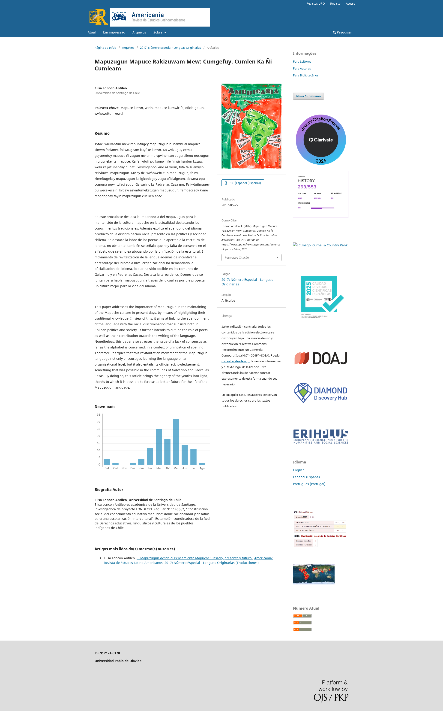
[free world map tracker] (314, 583)
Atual (92, 32)
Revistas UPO (315, 3)
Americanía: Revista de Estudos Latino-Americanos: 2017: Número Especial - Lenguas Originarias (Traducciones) (188, 560)
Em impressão (114, 32)
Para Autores (302, 68)
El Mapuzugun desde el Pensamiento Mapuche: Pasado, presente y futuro (194, 558)
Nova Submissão (308, 96)
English (299, 470)
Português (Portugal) (309, 484)
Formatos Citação (237, 257)
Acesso (350, 3)
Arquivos (139, 32)
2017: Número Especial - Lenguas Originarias (170, 47)
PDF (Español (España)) (244, 183)
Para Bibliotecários (305, 75)
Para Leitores (302, 61)
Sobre (158, 32)
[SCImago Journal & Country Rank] (320, 245)
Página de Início (105, 47)
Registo (335, 3)
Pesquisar (344, 32)
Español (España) (306, 477)
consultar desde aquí (236, 361)
